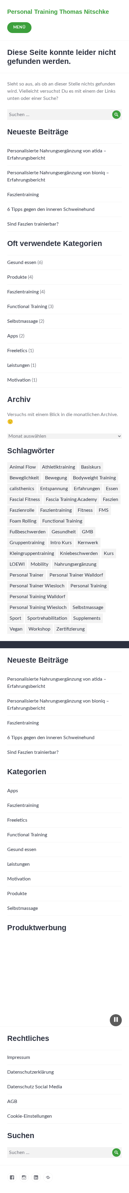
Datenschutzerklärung (30, 1072)
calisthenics (22, 488)
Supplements (86, 618)
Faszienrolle (22, 510)
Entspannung (54, 488)
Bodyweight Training (94, 477)
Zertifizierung (70, 629)
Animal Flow (23, 467)
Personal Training (88, 585)
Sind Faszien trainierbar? (32, 224)
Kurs (109, 553)
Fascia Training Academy (71, 499)
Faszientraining (23, 194)
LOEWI (17, 564)
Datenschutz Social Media (34, 1086)
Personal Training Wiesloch (38, 607)
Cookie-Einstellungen (29, 1116)
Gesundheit (64, 531)
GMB (87, 531)
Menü (19, 27)
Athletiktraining (58, 467)
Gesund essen (21, 262)
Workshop (39, 629)
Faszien (110, 499)
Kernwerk (88, 542)
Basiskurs (91, 467)
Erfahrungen (87, 488)
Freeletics (17, 350)
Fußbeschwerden (28, 531)
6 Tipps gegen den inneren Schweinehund (50, 209)
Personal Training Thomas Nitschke (58, 11)
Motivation (19, 380)
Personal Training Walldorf (37, 596)
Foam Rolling (23, 521)
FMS (104, 510)
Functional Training (27, 306)
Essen (112, 488)
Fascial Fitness (25, 499)
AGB (12, 1101)
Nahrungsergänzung (75, 564)
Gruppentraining (27, 542)
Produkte (17, 277)
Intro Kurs (61, 542)
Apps (12, 336)
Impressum (18, 1057)
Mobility (39, 564)
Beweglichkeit (24, 477)
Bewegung (56, 477)
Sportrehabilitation (47, 618)
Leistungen (18, 365)
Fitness (85, 510)
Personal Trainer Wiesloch (37, 585)
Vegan (16, 629)
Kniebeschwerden (79, 553)
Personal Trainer (27, 575)
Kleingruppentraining (32, 553)
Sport (15, 618)
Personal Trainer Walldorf (76, 575)
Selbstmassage (22, 321)
